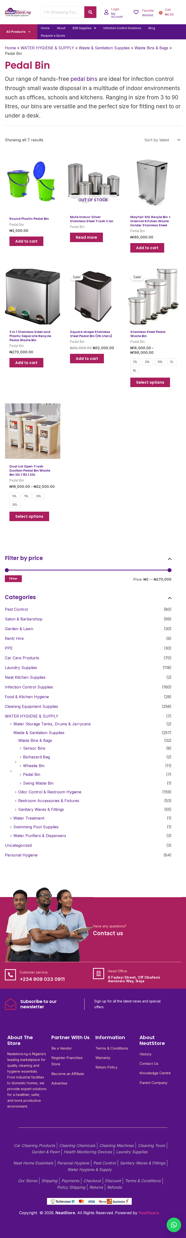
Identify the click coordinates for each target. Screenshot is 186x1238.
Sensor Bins (34, 748)
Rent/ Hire (14, 638)
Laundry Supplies (21, 667)
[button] (84, 28)
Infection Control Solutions (122, 28)
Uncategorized (18, 845)
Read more (86, 237)
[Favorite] (136, 12)
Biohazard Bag (36, 757)
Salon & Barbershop (23, 619)
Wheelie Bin (34, 765)
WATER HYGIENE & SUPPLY (31, 716)
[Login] (106, 12)
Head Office (117, 971)
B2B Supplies (82, 28)
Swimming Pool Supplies (36, 826)
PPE (9, 648)
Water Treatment (28, 818)
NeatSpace (149, 1212)
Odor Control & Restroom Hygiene (49, 791)
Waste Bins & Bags (35, 740)
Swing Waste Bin (38, 783)
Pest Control (16, 609)
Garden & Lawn (19, 628)
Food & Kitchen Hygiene (27, 696)
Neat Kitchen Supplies (25, 677)
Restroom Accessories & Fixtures (48, 800)
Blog (151, 28)
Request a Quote (53, 35)
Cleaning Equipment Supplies (31, 706)
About (61, 28)
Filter (13, 579)
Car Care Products (22, 657)
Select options (150, 382)
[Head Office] (98, 973)
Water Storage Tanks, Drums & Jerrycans (52, 723)
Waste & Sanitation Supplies (38, 732)
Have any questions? (109, 926)
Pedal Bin (31, 774)
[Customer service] (10, 974)
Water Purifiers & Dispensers (39, 835)
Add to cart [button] (26, 241)
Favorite (148, 10)
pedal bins (83, 79)
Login (115, 9)
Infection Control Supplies (29, 687)
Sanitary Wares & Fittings (41, 809)
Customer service (34, 972)
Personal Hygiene (21, 855)
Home (45, 28)
